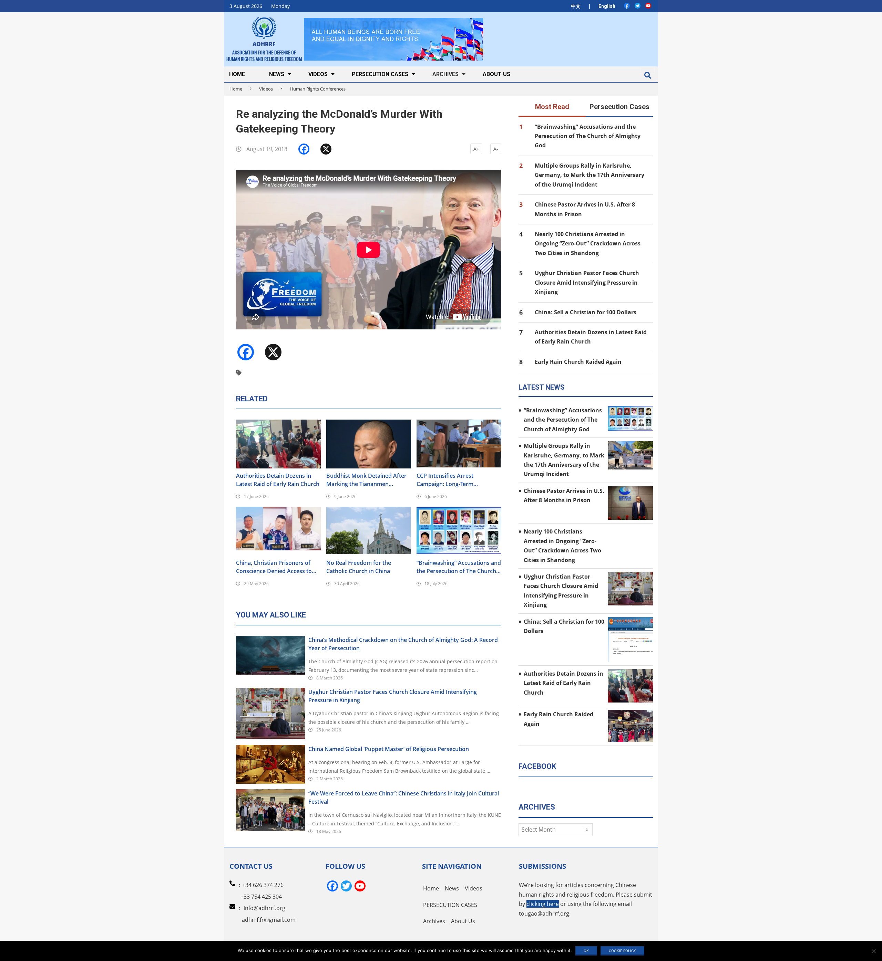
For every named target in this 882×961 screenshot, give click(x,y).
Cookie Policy (622, 951)
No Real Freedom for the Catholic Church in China (358, 567)
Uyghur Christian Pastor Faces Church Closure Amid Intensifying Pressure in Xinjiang (392, 696)
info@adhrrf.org (264, 908)
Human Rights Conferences (318, 89)
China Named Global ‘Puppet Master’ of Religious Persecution (388, 749)
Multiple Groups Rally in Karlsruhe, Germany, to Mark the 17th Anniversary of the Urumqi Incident (589, 175)
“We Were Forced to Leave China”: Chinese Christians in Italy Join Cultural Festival (403, 797)
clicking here (542, 904)
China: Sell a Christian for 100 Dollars (585, 312)
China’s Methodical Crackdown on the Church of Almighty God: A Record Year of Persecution (403, 644)
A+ (476, 149)
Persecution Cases (619, 107)
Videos (266, 89)
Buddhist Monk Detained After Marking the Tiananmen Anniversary (366, 480)
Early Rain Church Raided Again (578, 362)
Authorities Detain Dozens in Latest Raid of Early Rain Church (277, 480)
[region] (393, 39)
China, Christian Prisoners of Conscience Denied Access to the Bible (274, 567)
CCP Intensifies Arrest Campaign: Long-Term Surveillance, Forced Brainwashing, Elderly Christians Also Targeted (459, 480)
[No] (873, 951)
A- (495, 149)
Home (235, 89)
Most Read (552, 107)
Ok (586, 951)
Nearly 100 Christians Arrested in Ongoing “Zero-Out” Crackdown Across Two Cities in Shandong (587, 243)
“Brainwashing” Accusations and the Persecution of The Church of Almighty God (459, 567)
